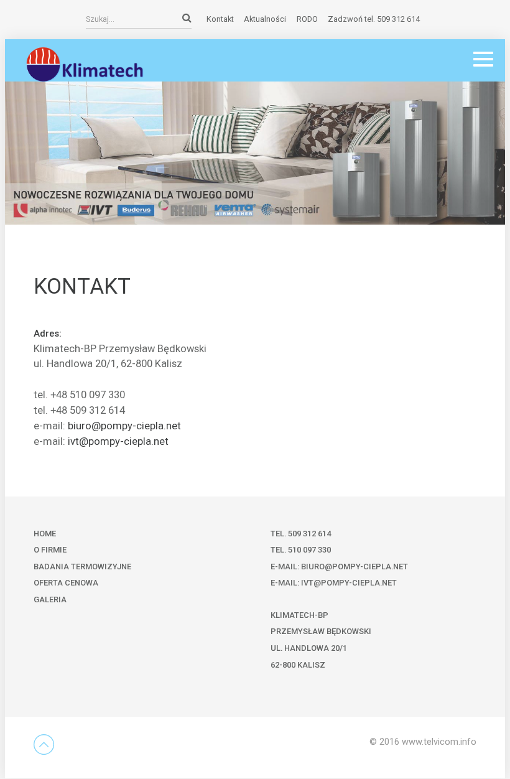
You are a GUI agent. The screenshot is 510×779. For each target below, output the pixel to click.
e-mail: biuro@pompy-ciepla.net (339, 566)
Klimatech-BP (299, 615)
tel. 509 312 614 (301, 533)
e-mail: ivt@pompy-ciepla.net (334, 582)
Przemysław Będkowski (321, 631)
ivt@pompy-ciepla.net (118, 441)
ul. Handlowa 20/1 (309, 648)
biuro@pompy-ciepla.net (124, 426)
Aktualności (265, 19)
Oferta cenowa (66, 582)
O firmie (50, 549)
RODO (307, 19)
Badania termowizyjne (82, 566)
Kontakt (220, 19)
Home (45, 533)
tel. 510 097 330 (301, 549)
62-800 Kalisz (298, 664)
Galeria (50, 599)
